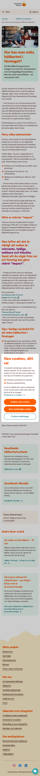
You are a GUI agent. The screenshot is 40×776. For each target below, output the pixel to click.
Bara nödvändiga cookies (20, 409)
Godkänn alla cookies (20, 402)
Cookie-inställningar (20, 416)
